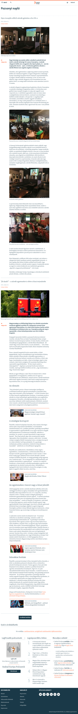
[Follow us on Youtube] (40, 694)
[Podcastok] (67, 3)
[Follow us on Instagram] (47, 694)
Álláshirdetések (5, 702)
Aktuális (22, 696)
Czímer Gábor (4, 23)
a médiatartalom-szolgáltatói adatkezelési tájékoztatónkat (42, 631)
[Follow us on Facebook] (44, 694)
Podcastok (22, 699)
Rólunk (2, 693)
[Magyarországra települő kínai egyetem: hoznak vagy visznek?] (17, 413)
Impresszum (4, 708)
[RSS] (51, 694)
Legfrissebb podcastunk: (12, 638)
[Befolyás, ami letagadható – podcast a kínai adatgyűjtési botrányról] (17, 604)
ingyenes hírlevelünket (64, 663)
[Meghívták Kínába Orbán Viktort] (17, 477)
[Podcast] (54, 694)
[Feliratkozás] (58, 694)
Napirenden (23, 693)
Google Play (57, 645)
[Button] (4, 61)
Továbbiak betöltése (25, 617)
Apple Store (69, 645)
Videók (22, 702)
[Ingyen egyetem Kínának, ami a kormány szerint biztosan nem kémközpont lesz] (17, 549)
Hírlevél (73, 2)
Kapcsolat (3, 705)
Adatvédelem (4, 696)
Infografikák (23, 705)
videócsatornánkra (68, 670)
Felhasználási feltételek (7, 699)
